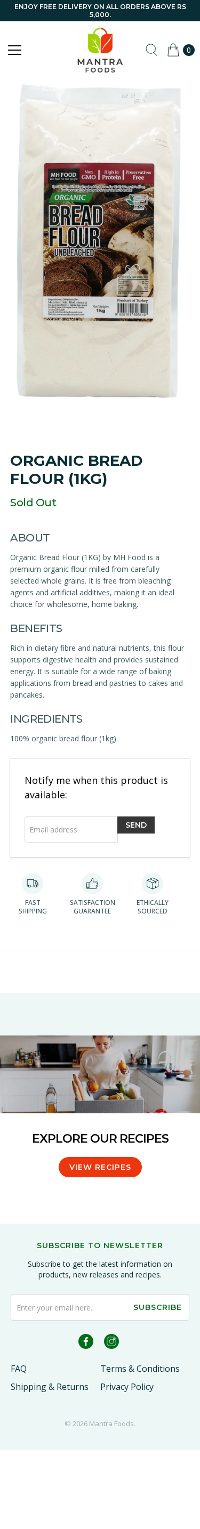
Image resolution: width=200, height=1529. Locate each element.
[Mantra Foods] (100, 50)
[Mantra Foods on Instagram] (111, 1343)
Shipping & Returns (50, 1387)
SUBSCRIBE (157, 1307)
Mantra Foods (111, 1423)
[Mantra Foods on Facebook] (85, 1343)
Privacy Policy (127, 1387)
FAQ (19, 1368)
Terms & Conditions (140, 1368)
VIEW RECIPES (100, 1167)
